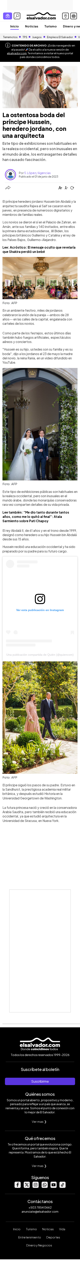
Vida (62, 1229)
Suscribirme (40, 1081)
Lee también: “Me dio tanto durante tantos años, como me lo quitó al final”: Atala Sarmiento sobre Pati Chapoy (35, 516)
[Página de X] (26, 1187)
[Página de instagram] (35, 1187)
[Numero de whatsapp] (44, 1187)
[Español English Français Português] (73, 16)
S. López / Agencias (37, 173)
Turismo (50, 26)
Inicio (14, 26)
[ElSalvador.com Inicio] (41, 15)
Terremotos (10, 37)
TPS (25, 37)
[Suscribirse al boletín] (7, 15)
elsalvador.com (17, 53)
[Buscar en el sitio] (17, 16)
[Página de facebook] (17, 1187)
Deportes (53, 1237)
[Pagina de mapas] (65, 16)
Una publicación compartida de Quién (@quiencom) (40, 654)
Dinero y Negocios (39, 1245)
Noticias (31, 26)
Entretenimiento (29, 1237)
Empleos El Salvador (60, 37)
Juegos (37, 37)
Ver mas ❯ (39, 1121)
